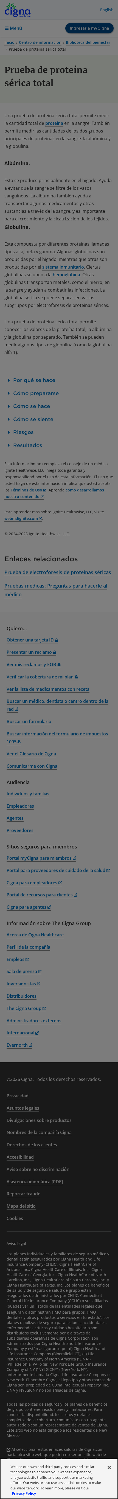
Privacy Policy (24, 1493)
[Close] (109, 1467)
